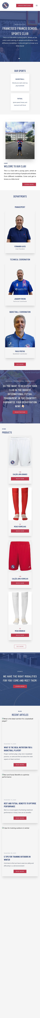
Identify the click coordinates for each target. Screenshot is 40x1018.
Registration (20, 412)
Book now (20, 479)
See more (20, 364)
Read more (20, 765)
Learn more (29, 184)
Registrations (24, 5)
